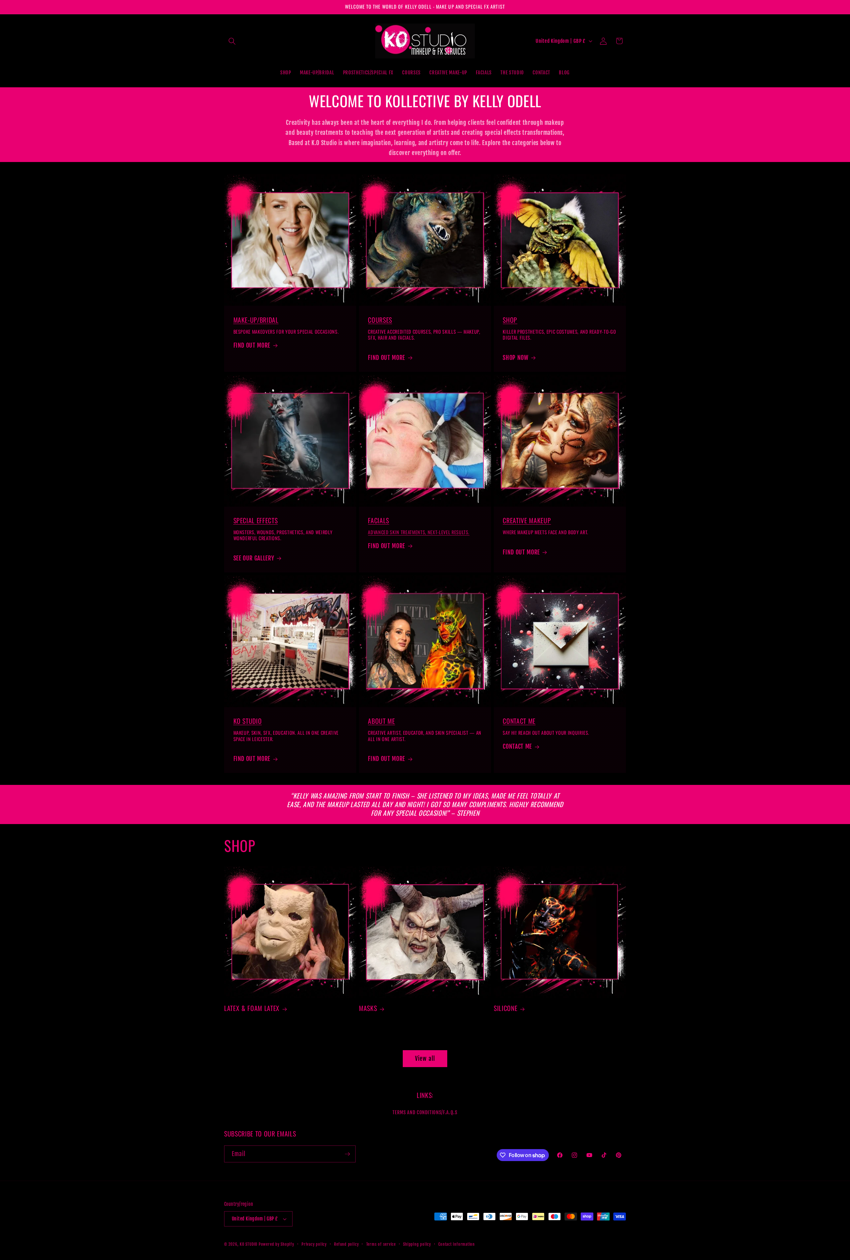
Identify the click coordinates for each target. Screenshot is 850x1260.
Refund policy (346, 1244)
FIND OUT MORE (252, 345)
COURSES (380, 320)
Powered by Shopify (276, 1244)
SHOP (510, 320)
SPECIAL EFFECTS (255, 520)
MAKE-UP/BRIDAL (256, 320)
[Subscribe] (347, 1154)
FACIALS (378, 520)
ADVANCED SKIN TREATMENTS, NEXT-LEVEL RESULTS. (418, 532)
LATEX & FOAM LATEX (252, 1008)
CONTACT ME (519, 721)
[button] (232, 41)
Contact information (456, 1244)
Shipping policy (417, 1244)
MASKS (368, 1008)
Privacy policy (314, 1244)
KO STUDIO (247, 721)
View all (425, 1058)
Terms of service (381, 1244)
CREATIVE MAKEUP (527, 520)
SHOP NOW (515, 357)
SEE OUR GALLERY (253, 558)
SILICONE (505, 1008)
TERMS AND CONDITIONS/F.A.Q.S (424, 1112)
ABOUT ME (381, 721)
